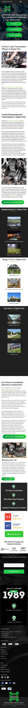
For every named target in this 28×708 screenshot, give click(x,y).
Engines (3, 649)
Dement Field (14, 227)
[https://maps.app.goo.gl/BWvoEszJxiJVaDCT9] (14, 297)
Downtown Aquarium (14, 303)
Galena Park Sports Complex (14, 255)
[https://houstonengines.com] (7, 8)
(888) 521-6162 (8, 1)
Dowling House (14, 354)
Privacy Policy (4, 665)
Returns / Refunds (5, 669)
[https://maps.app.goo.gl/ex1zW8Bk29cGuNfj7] (14, 269)
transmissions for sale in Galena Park (10, 389)
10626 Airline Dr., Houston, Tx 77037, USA (11, 631)
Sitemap (14, 705)
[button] (20, 2)
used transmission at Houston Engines (13, 87)
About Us (3, 656)
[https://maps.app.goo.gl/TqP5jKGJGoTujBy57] (14, 221)
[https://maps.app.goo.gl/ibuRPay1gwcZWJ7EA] (14, 348)
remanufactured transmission (14, 120)
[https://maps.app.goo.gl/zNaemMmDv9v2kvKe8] (14, 319)
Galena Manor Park (14, 275)
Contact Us (3, 658)
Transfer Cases (4, 654)
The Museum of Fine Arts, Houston (14, 289)
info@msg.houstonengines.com (9, 637)
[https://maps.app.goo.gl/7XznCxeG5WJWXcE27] (14, 283)
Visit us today (13, 195)
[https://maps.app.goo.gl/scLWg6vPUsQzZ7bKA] (14, 333)
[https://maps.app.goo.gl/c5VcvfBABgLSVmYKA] (14, 235)
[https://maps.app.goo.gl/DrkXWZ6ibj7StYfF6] (14, 248)
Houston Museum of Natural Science (14, 241)
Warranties (3, 667)
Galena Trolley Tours (14, 325)
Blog (2, 662)
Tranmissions (4, 652)
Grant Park (14, 339)
